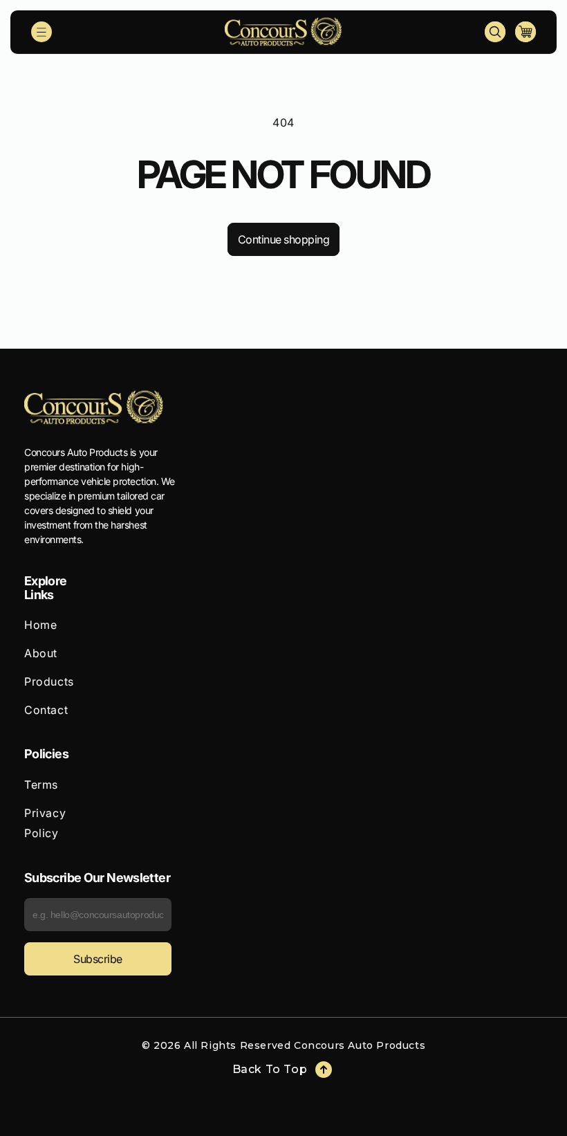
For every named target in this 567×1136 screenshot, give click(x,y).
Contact (46, 710)
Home (40, 625)
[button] (41, 31)
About (40, 653)
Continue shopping (284, 239)
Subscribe (97, 959)
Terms (41, 784)
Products (49, 681)
